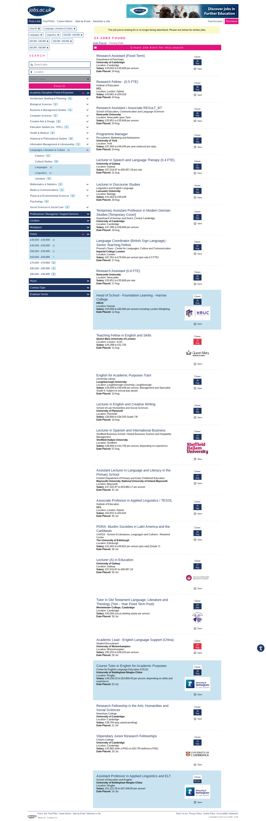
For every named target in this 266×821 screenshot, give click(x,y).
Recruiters (231, 21)
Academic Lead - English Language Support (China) (135, 640)
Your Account (215, 21)
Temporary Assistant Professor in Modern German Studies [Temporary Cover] (133, 213)
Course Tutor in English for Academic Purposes (131, 666)
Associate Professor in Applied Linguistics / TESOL (134, 500)
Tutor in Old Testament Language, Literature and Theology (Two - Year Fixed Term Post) (132, 602)
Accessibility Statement (227, 813)
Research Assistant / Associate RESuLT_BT (129, 108)
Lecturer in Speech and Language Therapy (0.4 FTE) (135, 160)
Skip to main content (12, 2)
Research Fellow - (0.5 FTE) (117, 82)
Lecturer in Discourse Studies (118, 184)
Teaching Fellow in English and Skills (123, 335)
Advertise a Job (101, 21)
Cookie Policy (209, 813)
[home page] (41, 11)
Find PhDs (48, 21)
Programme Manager (112, 134)
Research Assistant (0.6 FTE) (118, 271)
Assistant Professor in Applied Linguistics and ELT (133, 776)
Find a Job (34, 21)
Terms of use (182, 813)
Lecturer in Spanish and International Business (130, 430)
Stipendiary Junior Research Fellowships (126, 736)
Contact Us (52, 818)
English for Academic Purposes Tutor (123, 375)
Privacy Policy (195, 813)
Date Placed (100, 43)
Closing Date (116, 43)
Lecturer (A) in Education (114, 560)
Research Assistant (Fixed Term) (120, 56)
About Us (42, 818)
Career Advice (65, 21)
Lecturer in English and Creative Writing (125, 404)
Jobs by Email (82, 21)
